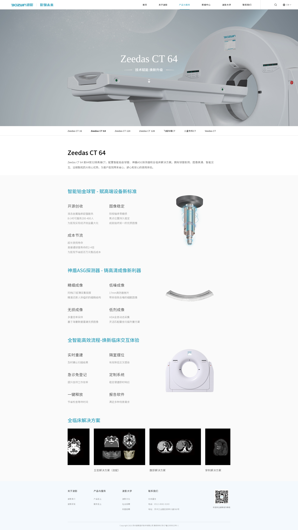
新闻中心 (206, 4)
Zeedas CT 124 (122, 130)
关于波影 (163, 4)
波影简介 (72, 498)
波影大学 (226, 4)
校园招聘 (126, 509)
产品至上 (98, 498)
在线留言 (152, 498)
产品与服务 (184, 4)
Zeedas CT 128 (147, 130)
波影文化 (126, 498)
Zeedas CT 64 (98, 130)
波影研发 (72, 504)
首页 (145, 4)
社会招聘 (126, 504)
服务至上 (98, 504)
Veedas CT (210, 130)
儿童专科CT (190, 130)
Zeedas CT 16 (75, 130)
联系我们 (247, 4)
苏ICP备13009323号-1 (169, 525)
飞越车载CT (169, 130)
